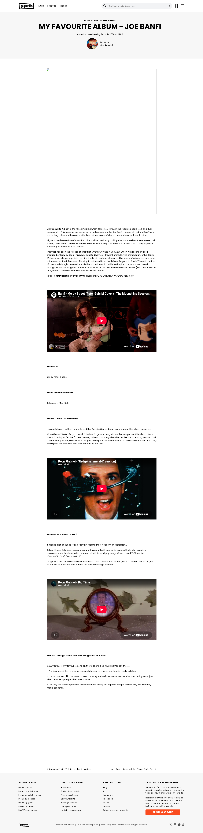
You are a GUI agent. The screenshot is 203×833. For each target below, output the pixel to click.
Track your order (68, 806)
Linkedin (107, 806)
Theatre (63, 5)
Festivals (51, 5)
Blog (96, 20)
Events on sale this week (29, 795)
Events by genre (25, 802)
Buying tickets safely (70, 791)
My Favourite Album (58, 228)
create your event (163, 812)
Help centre (66, 787)
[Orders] (176, 6)
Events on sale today (28, 791)
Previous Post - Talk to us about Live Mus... (71, 769)
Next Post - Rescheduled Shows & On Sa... (132, 769)
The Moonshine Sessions (81, 243)
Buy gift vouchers (26, 806)
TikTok (106, 802)
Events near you (25, 787)
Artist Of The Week (139, 240)
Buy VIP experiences (27, 810)
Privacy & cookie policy (87, 824)
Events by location (27, 799)
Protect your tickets (69, 795)
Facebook (108, 799)
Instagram (108, 795)
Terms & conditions (65, 824)
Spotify (78, 275)
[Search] (169, 6)
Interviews (109, 20)
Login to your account (71, 810)
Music (41, 5)
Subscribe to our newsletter (116, 810)
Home (87, 20)
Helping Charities (69, 802)
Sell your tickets (68, 799)
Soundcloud (62, 275)
